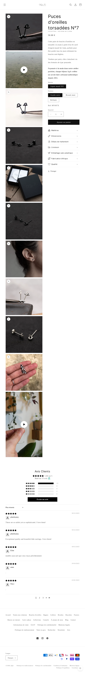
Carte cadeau (26, 620)
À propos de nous (57, 620)
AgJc (12, 665)
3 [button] (43, 598)
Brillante (53, 100)
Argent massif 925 (57, 86)
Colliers (53, 615)
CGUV (33, 625)
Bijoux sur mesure (14, 620)
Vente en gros (41, 630)
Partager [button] (53, 171)
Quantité (51, 110)
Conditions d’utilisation (60, 665)
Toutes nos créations (20, 615)
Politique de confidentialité (47, 625)
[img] (11, 514)
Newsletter (61, 630)
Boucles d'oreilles (35, 615)
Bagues (45, 615)
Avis (68, 630)
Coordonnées (75, 667)
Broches (60, 615)
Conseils (46, 620)
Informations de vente (21, 625)
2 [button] (39, 598)
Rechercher (51, 630)
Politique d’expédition (63, 667)
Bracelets (69, 615)
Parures (76, 615)
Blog (66, 620)
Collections (37, 620)
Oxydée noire (55, 95)
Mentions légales (64, 625)
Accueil (8, 615)
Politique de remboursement (24, 630)
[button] (4, 4)
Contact (73, 620)
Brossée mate (70, 95)
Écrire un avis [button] (42, 499)
